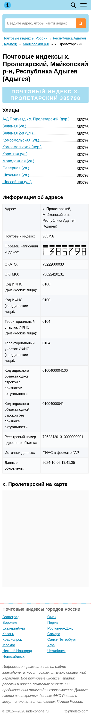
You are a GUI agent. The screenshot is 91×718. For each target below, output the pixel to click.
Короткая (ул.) (14, 154)
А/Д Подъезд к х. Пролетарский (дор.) (35, 119)
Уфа (51, 645)
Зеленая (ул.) (14, 126)
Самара (53, 634)
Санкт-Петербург (61, 639)
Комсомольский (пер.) (21, 147)
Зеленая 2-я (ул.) (17, 133)
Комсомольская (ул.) (20, 140)
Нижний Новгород (17, 651)
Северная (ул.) (15, 168)
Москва (8, 645)
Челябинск (56, 651)
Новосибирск (13, 656)
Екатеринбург (13, 628)
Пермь (52, 622)
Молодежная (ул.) (18, 161)
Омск (51, 617)
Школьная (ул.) (15, 175)
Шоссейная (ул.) (17, 182)
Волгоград (10, 617)
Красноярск (12, 639)
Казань (8, 634)
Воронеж (9, 622)
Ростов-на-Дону (60, 628)
